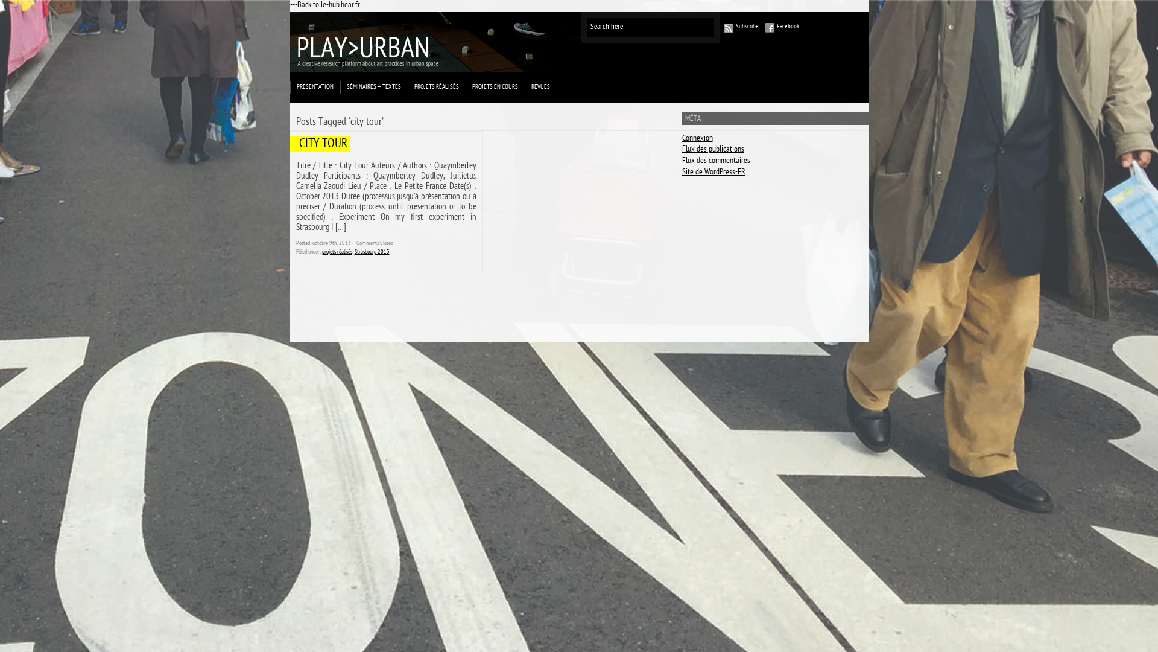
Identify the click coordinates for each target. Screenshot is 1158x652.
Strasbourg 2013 (372, 252)
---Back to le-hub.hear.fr (325, 6)
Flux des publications (713, 150)
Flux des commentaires (716, 161)
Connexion (697, 139)
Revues (540, 87)
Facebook (788, 27)
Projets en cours (495, 87)
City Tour (323, 145)
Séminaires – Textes (374, 87)
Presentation (315, 87)
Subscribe (747, 27)
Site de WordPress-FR (713, 173)
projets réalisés (436, 87)
